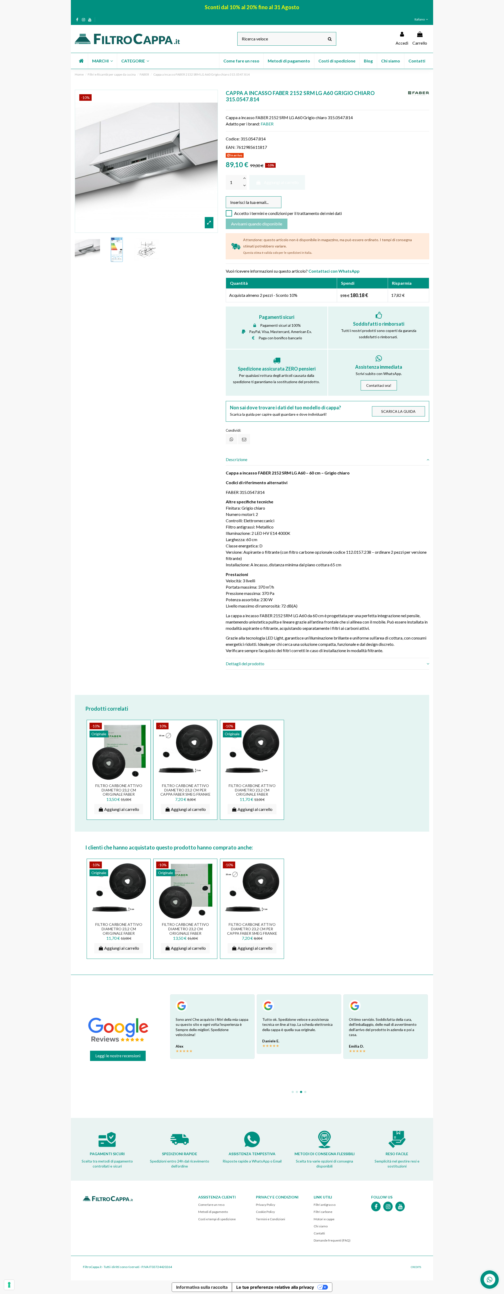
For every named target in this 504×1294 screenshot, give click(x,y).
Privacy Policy (265, 1205)
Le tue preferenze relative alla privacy (275, 1287)
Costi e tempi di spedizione (217, 1219)
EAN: (230, 147)
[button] (102, 61)
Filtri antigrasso (324, 1205)
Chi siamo (321, 1226)
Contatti (319, 1233)
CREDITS (416, 1267)
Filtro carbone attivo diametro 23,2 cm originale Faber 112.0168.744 (252, 792)
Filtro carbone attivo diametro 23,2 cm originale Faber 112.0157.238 (118, 792)
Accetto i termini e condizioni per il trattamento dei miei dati (288, 213)
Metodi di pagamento (213, 1212)
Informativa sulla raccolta (202, 1287)
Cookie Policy (265, 1212)
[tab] (327, 460)
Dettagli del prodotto (245, 663)
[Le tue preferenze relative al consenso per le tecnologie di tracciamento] (9, 1285)
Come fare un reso (211, 1205)
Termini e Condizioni (270, 1219)
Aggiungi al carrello (281, 182)
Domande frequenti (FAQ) (332, 1240)
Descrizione (236, 459)
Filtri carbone (323, 1212)
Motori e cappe (324, 1219)
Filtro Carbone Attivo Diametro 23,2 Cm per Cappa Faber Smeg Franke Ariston (185, 792)
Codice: (233, 138)
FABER (267, 123)
